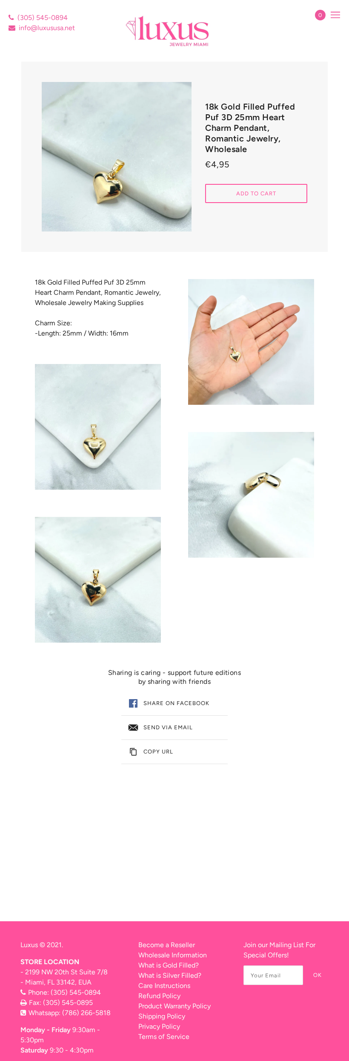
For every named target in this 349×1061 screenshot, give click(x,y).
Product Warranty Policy (174, 1006)
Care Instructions (164, 986)
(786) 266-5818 (86, 1013)
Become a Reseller (166, 945)
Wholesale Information (172, 955)
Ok (317, 975)
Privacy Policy (159, 1026)
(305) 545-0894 (42, 18)
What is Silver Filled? (169, 975)
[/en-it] (168, 31)
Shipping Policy (161, 1016)
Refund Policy (159, 996)
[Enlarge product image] (117, 156)
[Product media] (98, 427)
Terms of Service (163, 1037)
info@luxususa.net (47, 28)
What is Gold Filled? (168, 965)
